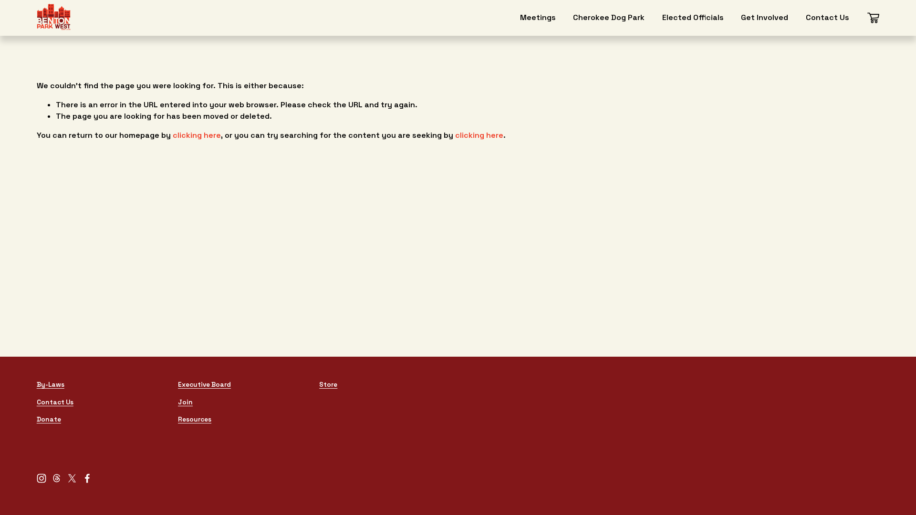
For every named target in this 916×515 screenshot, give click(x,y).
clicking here (197, 135)
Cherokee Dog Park (609, 17)
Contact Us (827, 17)
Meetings (538, 17)
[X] (72, 478)
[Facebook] (87, 478)
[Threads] (57, 478)
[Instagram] (41, 478)
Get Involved (764, 17)
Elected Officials (693, 17)
